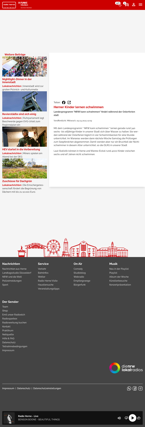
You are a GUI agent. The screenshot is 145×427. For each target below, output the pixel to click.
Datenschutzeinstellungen (47, 388)
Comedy (78, 269)
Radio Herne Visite (47, 280)
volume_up (119, 418)
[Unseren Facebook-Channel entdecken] (135, 388)
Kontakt (6, 326)
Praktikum (7, 330)
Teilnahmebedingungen (14, 346)
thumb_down (126, 418)
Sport (5, 284)
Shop (5, 310)
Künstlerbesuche (118, 280)
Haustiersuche (45, 284)
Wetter (41, 276)
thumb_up (138, 418)
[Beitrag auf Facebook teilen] (63, 102)
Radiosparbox (9, 318)
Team (5, 306)
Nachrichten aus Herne (14, 269)
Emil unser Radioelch (13, 314)
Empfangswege (82, 280)
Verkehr (42, 269)
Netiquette (8, 334)
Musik (113, 264)
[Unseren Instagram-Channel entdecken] (140, 388)
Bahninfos (43, 272)
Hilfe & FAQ (8, 338)
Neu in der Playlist (119, 269)
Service (43, 264)
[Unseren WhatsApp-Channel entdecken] (129, 388)
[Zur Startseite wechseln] (9, 5)
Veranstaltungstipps (48, 288)
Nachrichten (11, 264)
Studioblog (80, 272)
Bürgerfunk (80, 284)
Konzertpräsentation (120, 284)
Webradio (79, 276)
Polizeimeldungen (12, 280)
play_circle (132, 417)
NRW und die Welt (12, 276)
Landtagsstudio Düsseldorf (16, 272)
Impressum (8, 350)
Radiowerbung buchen (14, 322)
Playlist (113, 272)
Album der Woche (119, 276)
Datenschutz (9, 342)
